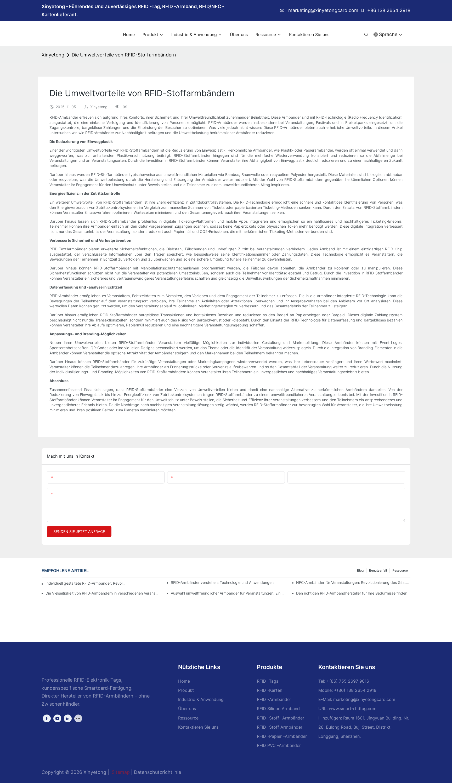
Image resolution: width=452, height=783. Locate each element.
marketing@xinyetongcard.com (322, 10)
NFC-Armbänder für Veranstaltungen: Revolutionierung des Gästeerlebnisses (353, 582)
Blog (360, 570)
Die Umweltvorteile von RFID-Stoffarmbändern (124, 54)
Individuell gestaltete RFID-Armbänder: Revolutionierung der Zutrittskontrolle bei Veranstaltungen (86, 583)
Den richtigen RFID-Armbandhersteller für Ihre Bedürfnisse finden (351, 593)
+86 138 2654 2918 (388, 10)
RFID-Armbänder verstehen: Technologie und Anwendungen (222, 582)
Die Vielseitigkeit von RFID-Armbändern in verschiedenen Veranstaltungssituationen (103, 593)
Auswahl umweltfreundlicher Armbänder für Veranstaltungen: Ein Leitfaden (228, 593)
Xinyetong (53, 54)
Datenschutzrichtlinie (157, 772)
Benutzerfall (378, 570)
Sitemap (120, 772)
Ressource (400, 570)
